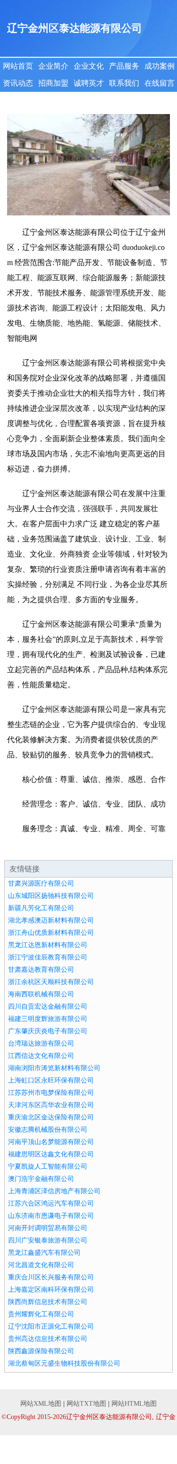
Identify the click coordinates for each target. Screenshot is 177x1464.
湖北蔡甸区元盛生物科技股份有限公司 (64, 1363)
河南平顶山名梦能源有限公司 (51, 1141)
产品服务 (124, 66)
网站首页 (18, 66)
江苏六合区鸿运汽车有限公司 (51, 1203)
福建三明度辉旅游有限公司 (47, 1018)
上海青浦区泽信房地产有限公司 (54, 1191)
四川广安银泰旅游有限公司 (47, 1240)
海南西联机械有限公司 (41, 994)
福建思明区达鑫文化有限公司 (51, 1154)
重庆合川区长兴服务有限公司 (51, 1277)
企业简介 (53, 66)
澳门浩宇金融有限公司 (41, 1178)
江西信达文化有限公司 (41, 1055)
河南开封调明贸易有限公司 (47, 1228)
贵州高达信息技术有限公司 (47, 1338)
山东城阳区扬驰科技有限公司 (51, 895)
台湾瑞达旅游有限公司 (41, 1043)
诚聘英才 (89, 83)
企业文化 (89, 66)
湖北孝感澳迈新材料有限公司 (51, 920)
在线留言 (159, 83)
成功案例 (159, 66)
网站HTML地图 (134, 1403)
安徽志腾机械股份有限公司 (47, 1129)
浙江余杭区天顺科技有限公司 (51, 981)
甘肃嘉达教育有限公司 (41, 969)
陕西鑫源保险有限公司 (41, 1351)
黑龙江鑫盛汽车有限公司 (44, 1252)
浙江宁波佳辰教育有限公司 (47, 957)
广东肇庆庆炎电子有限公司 (47, 1031)
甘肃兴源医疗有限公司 (41, 883)
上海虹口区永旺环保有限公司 (51, 1080)
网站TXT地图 (86, 1403)
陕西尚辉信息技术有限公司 (47, 1301)
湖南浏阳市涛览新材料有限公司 (54, 1068)
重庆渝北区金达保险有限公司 (51, 1117)
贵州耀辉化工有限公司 (41, 1314)
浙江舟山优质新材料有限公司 (51, 932)
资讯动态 (18, 83)
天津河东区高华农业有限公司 (51, 1105)
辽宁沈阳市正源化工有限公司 (51, 1326)
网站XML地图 (40, 1403)
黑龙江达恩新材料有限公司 (47, 945)
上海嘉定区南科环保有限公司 (51, 1289)
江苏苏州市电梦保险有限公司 (51, 1092)
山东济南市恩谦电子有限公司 (51, 1215)
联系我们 (124, 83)
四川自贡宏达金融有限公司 (47, 1006)
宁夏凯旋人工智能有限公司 (47, 1166)
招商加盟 (53, 83)
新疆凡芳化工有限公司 (41, 908)
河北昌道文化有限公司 (41, 1265)
